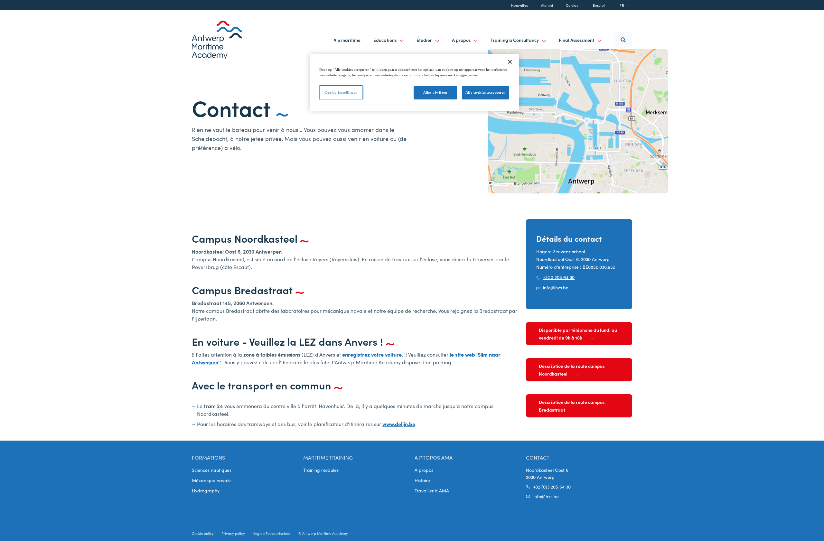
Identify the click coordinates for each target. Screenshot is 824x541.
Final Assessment (577, 40)
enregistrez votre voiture (372, 354)
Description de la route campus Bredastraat (572, 406)
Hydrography (206, 490)
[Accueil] (217, 40)
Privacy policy (233, 533)
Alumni (547, 5)
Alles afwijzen (435, 92)
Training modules (321, 470)
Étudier (425, 40)
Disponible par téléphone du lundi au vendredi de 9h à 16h (578, 334)
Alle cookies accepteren (485, 92)
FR (622, 5)
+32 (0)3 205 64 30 (552, 486)
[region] (414, 82)
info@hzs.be (555, 287)
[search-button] (623, 40)
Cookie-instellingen (341, 92)
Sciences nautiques (211, 470)
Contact (573, 5)
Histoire (422, 480)
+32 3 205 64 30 (559, 277)
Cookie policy (203, 533)
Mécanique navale (211, 480)
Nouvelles (519, 5)
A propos (462, 40)
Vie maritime (347, 40)
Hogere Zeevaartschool (272, 533)
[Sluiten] (510, 62)
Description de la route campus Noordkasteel (572, 370)
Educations (385, 40)
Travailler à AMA (432, 490)
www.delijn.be (398, 423)
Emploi (599, 5)
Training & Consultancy (515, 40)
